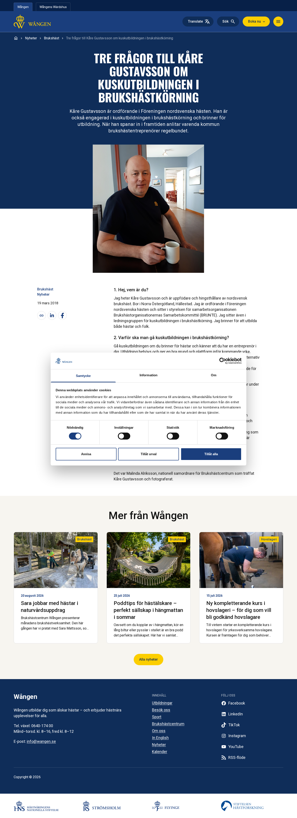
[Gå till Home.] (16, 38)
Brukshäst (45, 289)
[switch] (124, 436)
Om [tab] (213, 375)
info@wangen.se (41, 741)
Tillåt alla (211, 454)
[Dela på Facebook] (62, 315)
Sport (156, 717)
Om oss (158, 730)
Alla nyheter (148, 659)
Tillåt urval (149, 454)
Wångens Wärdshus (53, 7)
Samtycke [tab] (83, 376)
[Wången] (41, 21)
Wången (23, 7)
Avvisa (86, 454)
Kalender (159, 751)
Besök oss (161, 710)
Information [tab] (148, 375)
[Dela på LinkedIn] (52, 315)
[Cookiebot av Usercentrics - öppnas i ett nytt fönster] (223, 361)
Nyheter (43, 294)
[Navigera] (278, 22)
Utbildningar (162, 703)
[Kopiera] (41, 315)
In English (160, 737)
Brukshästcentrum (168, 723)
